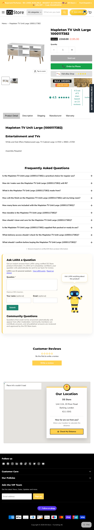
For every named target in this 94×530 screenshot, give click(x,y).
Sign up (38, 496)
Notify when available (92, 98)
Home (4, 23)
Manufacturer (55, 116)
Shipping (41, 116)
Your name (15, 296)
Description (27, 116)
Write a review (47, 363)
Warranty (70, 116)
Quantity (54, 44)
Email (39, 296)
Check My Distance (66, 431)
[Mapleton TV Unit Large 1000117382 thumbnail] (5, 81)
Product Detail (11, 116)
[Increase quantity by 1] (72, 50)
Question (11, 277)
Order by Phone (71, 66)
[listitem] (47, 176)
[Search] (64, 12)
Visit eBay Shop (73, 73)
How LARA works (39, 271)
